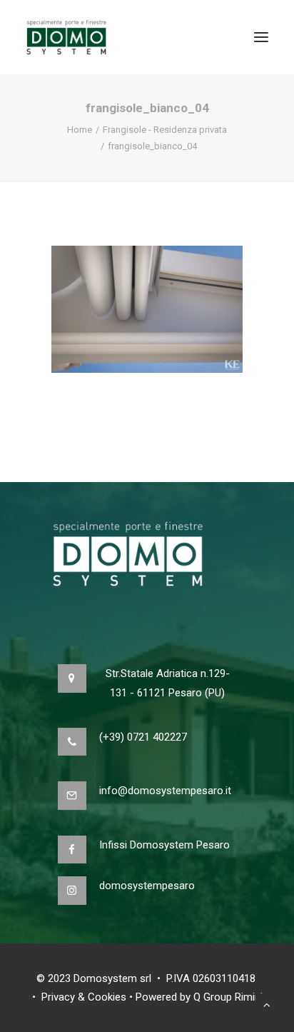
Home (79, 129)
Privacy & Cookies (83, 997)
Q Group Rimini (228, 997)
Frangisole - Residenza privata (165, 129)
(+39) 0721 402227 (143, 737)
